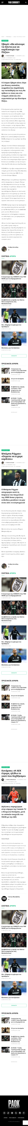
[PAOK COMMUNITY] (14, 2)
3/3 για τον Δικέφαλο (17, 378)
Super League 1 (5, 450)
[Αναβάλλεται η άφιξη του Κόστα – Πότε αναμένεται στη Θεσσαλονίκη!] (14, 291)
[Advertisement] (14, 20)
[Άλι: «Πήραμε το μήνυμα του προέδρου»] (14, 315)
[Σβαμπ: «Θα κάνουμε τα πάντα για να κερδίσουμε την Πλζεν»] (14, 70)
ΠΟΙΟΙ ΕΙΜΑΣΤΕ (12, 1117)
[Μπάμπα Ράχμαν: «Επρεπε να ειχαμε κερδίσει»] (14, 477)
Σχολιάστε (14, 355)
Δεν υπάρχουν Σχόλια (8, 59)
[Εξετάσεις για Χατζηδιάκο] (14, 339)
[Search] (26, 2)
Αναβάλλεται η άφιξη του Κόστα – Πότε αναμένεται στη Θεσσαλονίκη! (13, 301)
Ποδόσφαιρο (5, 40)
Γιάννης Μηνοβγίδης (11, 779)
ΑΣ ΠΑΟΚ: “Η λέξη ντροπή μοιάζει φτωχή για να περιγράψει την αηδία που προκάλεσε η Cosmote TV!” (18, 402)
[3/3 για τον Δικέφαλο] (5, 380)
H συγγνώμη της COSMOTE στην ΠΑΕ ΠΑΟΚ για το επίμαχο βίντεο (13, 277)
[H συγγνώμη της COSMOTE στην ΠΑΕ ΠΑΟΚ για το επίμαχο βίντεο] (14, 267)
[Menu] (2, 2)
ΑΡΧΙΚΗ (5, 1117)
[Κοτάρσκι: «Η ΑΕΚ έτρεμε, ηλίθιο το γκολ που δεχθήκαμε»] (14, 794)
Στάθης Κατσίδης (10, 55)
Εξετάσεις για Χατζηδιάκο (10, 348)
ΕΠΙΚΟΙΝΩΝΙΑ (21, 1117)
